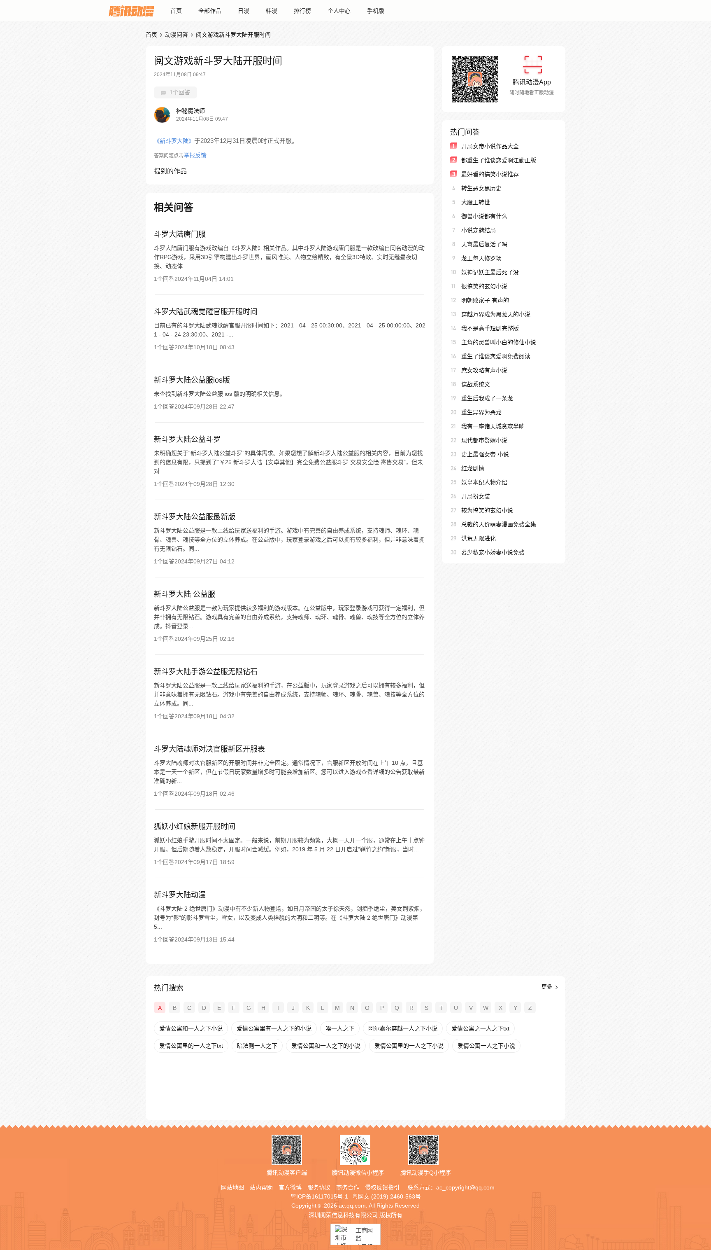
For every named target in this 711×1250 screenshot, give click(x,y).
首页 (176, 10)
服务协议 (318, 1187)
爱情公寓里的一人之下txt (191, 1045)
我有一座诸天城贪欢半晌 (493, 426)
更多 (547, 987)
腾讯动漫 (131, 10)
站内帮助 (261, 1187)
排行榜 (302, 10)
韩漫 (271, 10)
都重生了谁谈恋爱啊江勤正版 (498, 160)
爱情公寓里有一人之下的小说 (274, 1028)
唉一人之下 (339, 1028)
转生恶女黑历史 (481, 188)
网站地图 (232, 1187)
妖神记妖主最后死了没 (490, 272)
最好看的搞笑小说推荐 (490, 174)
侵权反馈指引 (382, 1187)
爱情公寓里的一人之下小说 (409, 1045)
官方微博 (290, 1187)
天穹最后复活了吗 (484, 244)
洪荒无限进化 (478, 538)
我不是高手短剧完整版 (490, 328)
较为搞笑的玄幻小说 (487, 510)
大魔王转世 (475, 202)
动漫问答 (176, 34)
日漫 (243, 10)
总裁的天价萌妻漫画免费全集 (498, 524)
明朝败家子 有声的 (485, 300)
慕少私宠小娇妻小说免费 (493, 552)
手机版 (375, 10)
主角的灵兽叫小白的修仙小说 (498, 342)
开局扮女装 (475, 496)
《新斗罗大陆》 (174, 141)
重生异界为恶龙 (481, 412)
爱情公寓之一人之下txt (480, 1028)
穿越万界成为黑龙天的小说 (495, 314)
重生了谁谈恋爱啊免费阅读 (495, 356)
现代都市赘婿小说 (484, 440)
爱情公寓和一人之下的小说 (325, 1045)
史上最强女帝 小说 (485, 454)
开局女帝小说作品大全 (490, 146)
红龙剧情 (472, 468)
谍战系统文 (475, 384)
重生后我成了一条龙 (487, 398)
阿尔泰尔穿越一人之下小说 (402, 1028)
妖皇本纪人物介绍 (484, 482)
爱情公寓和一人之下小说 (191, 1028)
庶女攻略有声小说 (484, 370)
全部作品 (209, 10)
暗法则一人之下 (257, 1045)
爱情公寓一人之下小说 (486, 1045)
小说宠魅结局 (478, 230)
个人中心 (339, 10)
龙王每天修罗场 (481, 258)
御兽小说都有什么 (484, 216)
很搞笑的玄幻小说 (484, 286)
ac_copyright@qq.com (465, 1187)
